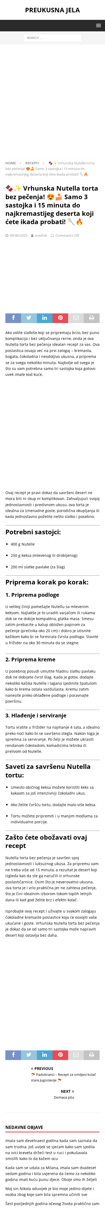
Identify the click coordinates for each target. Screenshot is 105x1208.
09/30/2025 (18, 235)
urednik (41, 235)
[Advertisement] (52, 104)
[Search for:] (53, 37)
